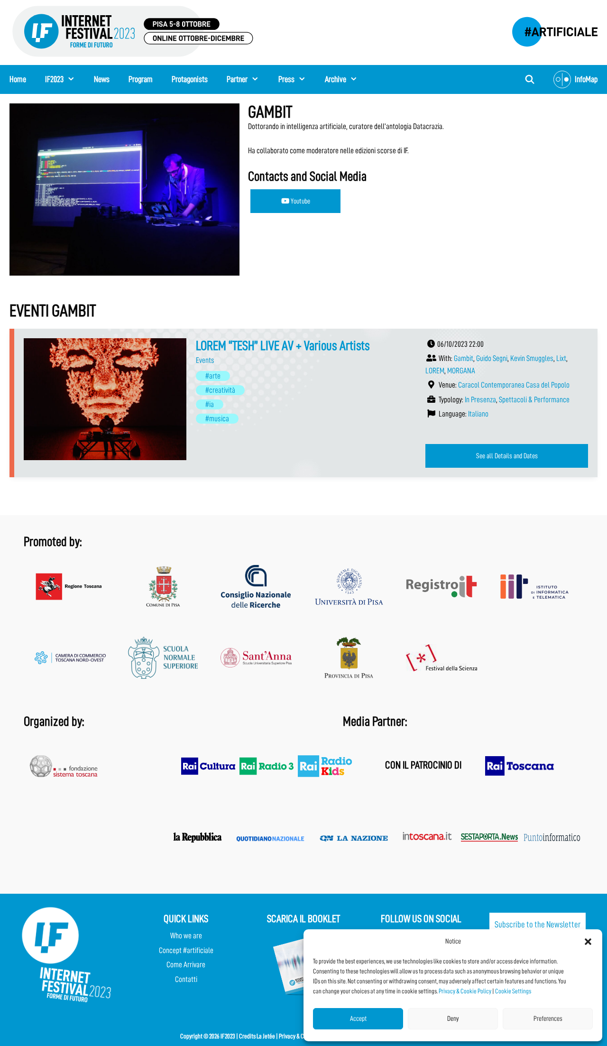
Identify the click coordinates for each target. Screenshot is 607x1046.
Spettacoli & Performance (534, 400)
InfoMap (586, 79)
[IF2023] (132, 31)
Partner (237, 79)
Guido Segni (491, 358)
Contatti (186, 979)
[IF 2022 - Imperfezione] (550, 29)
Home (17, 79)
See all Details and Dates (507, 456)
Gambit (463, 358)
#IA (209, 404)
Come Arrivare (185, 965)
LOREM (434, 371)
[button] (588, 941)
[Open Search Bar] (530, 79)
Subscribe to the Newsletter (537, 924)
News (102, 79)
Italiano (478, 414)
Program (141, 79)
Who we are (186, 936)
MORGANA (461, 371)
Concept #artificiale (186, 950)
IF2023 (54, 79)
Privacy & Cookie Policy (465, 991)
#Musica (217, 419)
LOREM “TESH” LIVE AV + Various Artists (283, 345)
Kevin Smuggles (531, 358)
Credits (247, 1036)
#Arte (213, 376)
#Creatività (220, 390)
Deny (453, 1018)
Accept (358, 1018)
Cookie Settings (513, 991)
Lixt (561, 358)
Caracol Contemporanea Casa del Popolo (514, 385)
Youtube (299, 201)
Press (286, 79)
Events (205, 360)
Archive (335, 79)
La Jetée (266, 1036)
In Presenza (480, 400)
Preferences (547, 1018)
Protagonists (190, 79)
